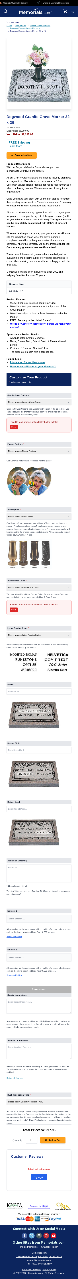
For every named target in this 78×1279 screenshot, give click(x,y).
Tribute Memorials (29, 1247)
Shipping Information (17, 1040)
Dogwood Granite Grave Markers (25, 28)
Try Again (39, 1177)
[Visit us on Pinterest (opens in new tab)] (46, 1236)
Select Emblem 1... (17, 919)
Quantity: (18, 1140)
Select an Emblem (14, 936)
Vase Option (13, 510)
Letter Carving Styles (18, 628)
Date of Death (13, 802)
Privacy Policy (49, 1269)
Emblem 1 (12, 911)
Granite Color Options (18, 395)
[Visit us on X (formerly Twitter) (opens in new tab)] (32, 1236)
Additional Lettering (17, 861)
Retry (13, 427)
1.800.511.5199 (44, 1264)
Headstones (20, 25)
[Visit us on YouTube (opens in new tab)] (53, 1236)
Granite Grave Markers (40, 25)
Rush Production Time (18, 1095)
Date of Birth (13, 743)
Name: (10, 684)
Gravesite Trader (49, 1247)
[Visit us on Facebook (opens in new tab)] (24, 1236)
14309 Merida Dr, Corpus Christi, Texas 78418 (39, 1256)
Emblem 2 (12, 950)
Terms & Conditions (31, 1269)
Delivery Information (15, 1078)
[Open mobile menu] (72, 11)
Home (9, 25)
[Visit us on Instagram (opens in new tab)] (39, 1236)
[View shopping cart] (65, 11)
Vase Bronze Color (16, 581)
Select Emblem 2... (17, 957)
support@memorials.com (39, 1260)
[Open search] (5, 11)
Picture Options (15, 444)
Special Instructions (16, 995)
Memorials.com (39, 1253)
